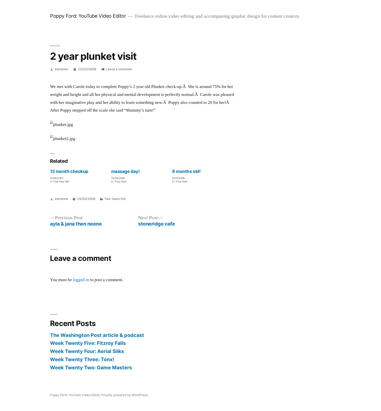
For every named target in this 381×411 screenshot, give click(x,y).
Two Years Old (115, 199)
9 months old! (186, 171)
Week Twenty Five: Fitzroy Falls (88, 343)
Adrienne (61, 69)
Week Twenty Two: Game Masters (91, 367)
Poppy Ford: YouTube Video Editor (88, 16)
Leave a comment (119, 69)
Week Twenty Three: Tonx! (82, 359)
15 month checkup (69, 171)
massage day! (125, 171)
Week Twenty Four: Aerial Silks (87, 351)
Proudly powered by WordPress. (124, 395)
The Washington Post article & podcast (97, 335)
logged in (81, 280)
